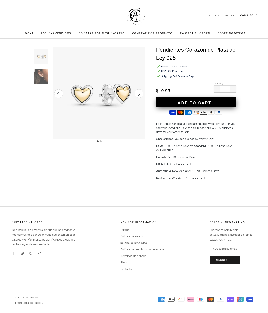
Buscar (229, 15)
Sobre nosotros (231, 33)
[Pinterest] (30, 252)
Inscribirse (224, 260)
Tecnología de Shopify (29, 303)
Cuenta (214, 15)
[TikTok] (39, 252)
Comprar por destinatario (102, 33)
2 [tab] (100, 141)
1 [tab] (97, 141)
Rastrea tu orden (195, 33)
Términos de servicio (133, 256)
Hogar (28, 33)
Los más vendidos (56, 33)
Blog (123, 263)
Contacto (126, 269)
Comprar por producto (152, 33)
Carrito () (249, 15)
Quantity (218, 83)
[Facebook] (13, 252)
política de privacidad (133, 243)
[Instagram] (22, 252)
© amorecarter (26, 297)
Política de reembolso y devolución (142, 249)
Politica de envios (131, 236)
